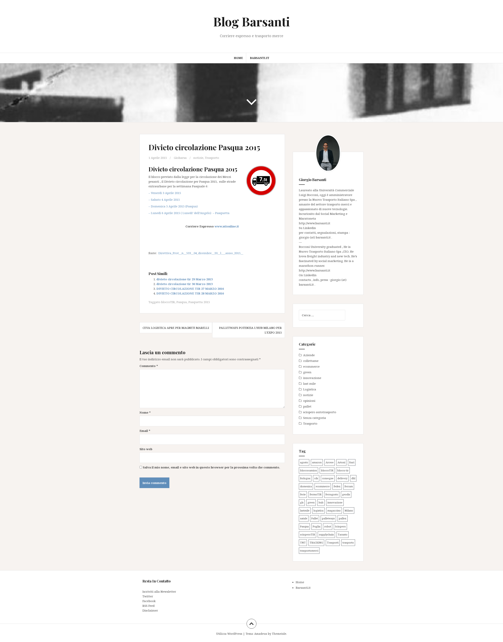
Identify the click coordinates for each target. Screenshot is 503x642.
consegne (327, 478)
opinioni (309, 401)
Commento (149, 366)
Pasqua (181, 302)
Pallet (314, 518)
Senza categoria (314, 418)
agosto (304, 462)
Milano (349, 510)
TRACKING (316, 542)
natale (303, 518)
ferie (303, 494)
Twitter (147, 596)
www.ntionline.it (227, 226)
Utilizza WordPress (229, 634)
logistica (318, 510)
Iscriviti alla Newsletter (159, 591)
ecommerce (311, 366)
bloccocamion (308, 470)
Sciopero (340, 526)
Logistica (309, 389)
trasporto (348, 542)
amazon (317, 462)
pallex (342, 518)
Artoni (341, 462)
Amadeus (260, 634)
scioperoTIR (307, 534)
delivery (342, 478)
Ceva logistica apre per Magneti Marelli (176, 328)
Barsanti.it (259, 58)
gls (302, 502)
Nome (145, 412)
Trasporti (333, 542)
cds (316, 478)
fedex (337, 486)
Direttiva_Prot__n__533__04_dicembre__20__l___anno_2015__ (200, 253)
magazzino (334, 510)
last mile (309, 383)
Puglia (316, 526)
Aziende (309, 355)
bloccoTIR (168, 302)
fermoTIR (315, 494)
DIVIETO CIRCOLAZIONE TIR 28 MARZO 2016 (190, 293)
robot (327, 526)
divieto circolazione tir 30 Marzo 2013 (184, 284)
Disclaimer (150, 610)
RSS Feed (148, 606)
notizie (198, 158)
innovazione (312, 378)
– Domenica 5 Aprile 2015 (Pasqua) (173, 206)
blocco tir (343, 470)
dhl (353, 478)
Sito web (146, 449)
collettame (311, 361)
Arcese (330, 462)
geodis (346, 494)
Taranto (342, 534)
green (307, 372)
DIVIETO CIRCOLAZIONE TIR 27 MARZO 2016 (190, 289)
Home (238, 58)
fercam (348, 486)
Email (145, 431)
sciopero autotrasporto (319, 412)
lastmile (304, 510)
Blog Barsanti (251, 21)
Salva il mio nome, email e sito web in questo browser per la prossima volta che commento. (211, 467)
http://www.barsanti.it (314, 223)
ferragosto (331, 494)
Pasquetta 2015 (199, 302)
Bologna (305, 478)
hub (321, 502)
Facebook (149, 601)
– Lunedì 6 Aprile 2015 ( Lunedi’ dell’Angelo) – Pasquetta (189, 213)
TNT (303, 542)
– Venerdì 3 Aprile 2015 (165, 193)
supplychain (326, 534)
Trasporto (212, 158)
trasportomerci (309, 550)
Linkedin (309, 228)
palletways (328, 518)
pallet (307, 406)
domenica (306, 486)
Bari (351, 462)
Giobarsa (180, 158)
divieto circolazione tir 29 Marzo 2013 (184, 279)
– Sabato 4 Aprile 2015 (164, 199)
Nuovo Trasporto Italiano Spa (334, 199)
